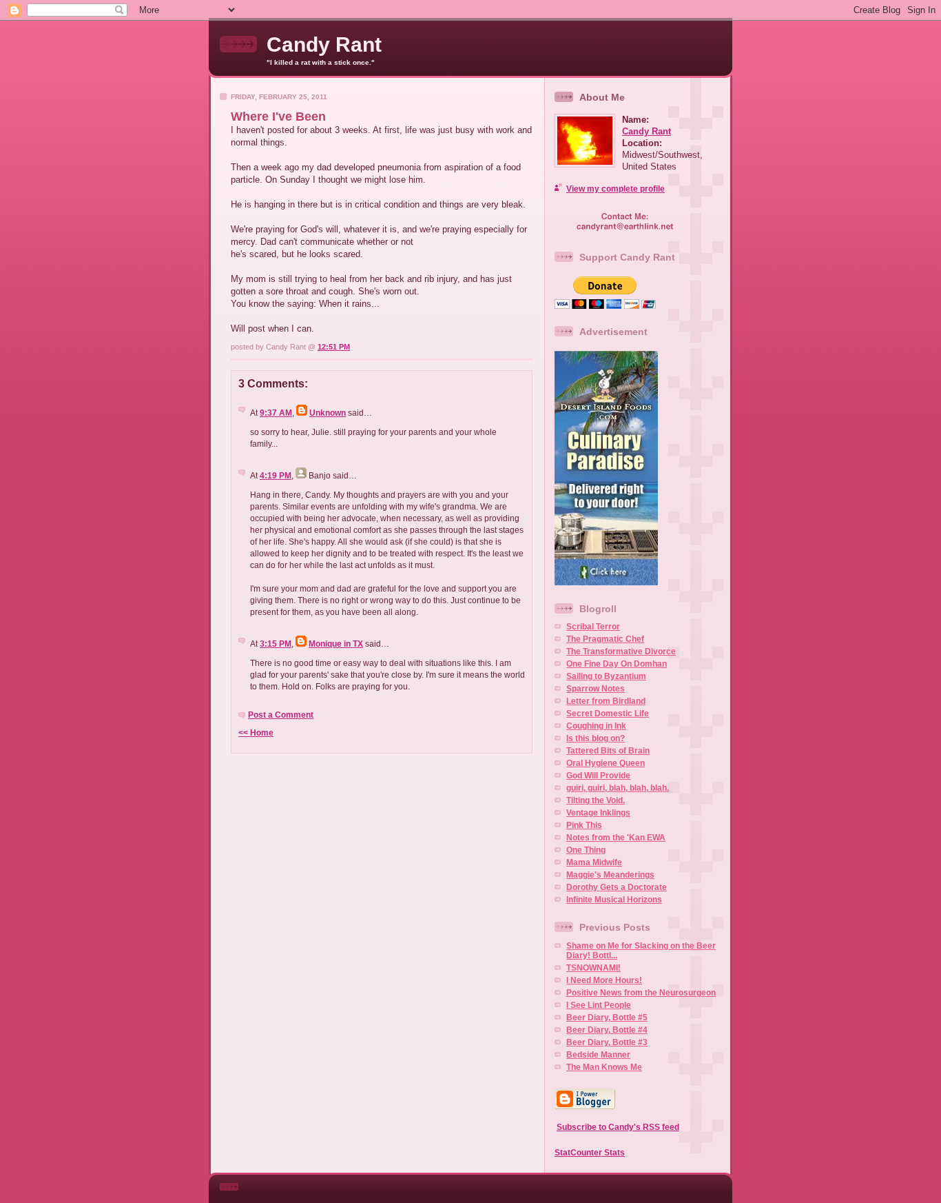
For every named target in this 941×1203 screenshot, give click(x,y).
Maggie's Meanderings (610, 875)
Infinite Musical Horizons (614, 899)
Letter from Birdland (605, 701)
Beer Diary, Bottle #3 (607, 1042)
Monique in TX (336, 644)
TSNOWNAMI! (593, 968)
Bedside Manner (598, 1055)
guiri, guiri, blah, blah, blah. (617, 788)
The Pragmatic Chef (605, 639)
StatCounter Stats (590, 1152)
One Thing (586, 850)
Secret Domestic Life (607, 713)
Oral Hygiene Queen (605, 763)
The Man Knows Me (604, 1067)
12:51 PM (334, 347)
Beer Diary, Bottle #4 (607, 1030)
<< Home (255, 733)
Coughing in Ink (596, 726)
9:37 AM (276, 413)
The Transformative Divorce (621, 651)
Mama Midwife (594, 862)
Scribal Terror (593, 626)
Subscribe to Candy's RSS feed (618, 1127)
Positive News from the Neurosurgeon (641, 993)
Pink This (584, 825)
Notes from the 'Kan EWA (615, 837)
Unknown (327, 413)
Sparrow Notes (595, 689)
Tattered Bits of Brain (608, 751)
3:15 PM (275, 644)
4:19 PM (275, 476)
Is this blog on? (595, 738)
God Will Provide (598, 775)
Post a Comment (280, 715)
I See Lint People (598, 1005)
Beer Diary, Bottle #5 (607, 1017)
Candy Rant (324, 44)
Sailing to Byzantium (606, 676)
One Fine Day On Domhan (616, 664)
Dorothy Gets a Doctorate (616, 887)
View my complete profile (615, 189)
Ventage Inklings (598, 813)
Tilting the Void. (595, 800)
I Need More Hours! (604, 980)
